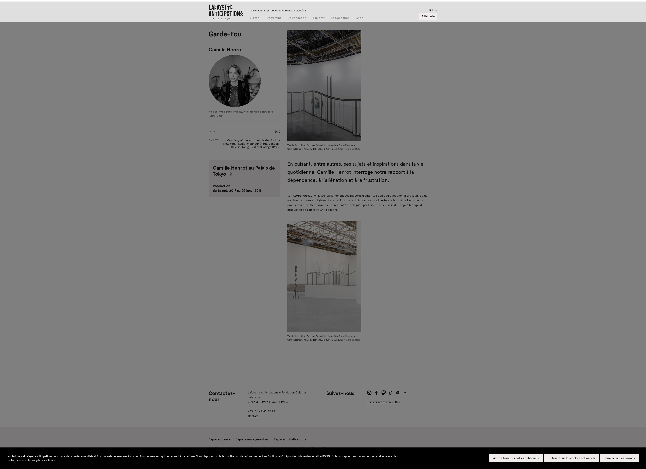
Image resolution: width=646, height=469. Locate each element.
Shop (359, 18)
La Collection (340, 18)
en (435, 10)
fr (429, 10)
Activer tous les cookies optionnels (516, 458)
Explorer (319, 18)
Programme (273, 18)
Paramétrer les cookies (620, 458)
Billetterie (428, 16)
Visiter (254, 18)
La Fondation (297, 18)
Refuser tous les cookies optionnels (572, 458)
